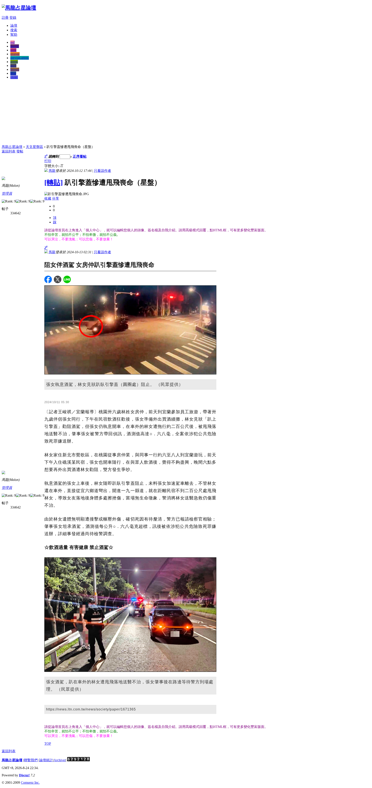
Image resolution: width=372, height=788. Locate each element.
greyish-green (19, 58)
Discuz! (24, 775)
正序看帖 (80, 156)
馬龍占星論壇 (12, 147)
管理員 (7, 193)
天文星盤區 (34, 147)
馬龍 (52, 171)
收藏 (47, 198)
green (14, 62)
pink (13, 50)
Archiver (60, 760)
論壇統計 (46, 760)
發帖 (19, 151)
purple (14, 46)
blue (13, 73)
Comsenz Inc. (30, 782)
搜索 (13, 30)
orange (15, 54)
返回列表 (9, 151)
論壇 (13, 25)
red (12, 42)
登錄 (12, 17)
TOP (47, 743)
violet (14, 77)
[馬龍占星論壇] (19, 8)
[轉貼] (53, 182)
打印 (47, 161)
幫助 (13, 34)
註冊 (5, 17)
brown (14, 69)
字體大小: (52, 166)
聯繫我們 (31, 760)
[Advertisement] (186, 113)
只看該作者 (102, 171)
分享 (55, 198)
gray (13, 65)
